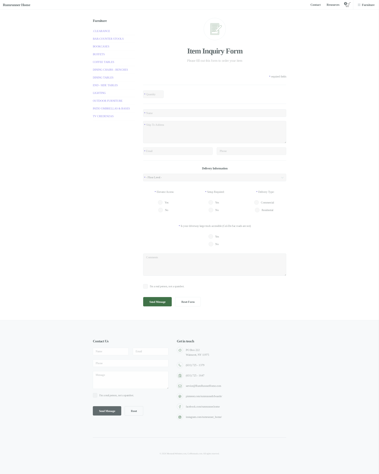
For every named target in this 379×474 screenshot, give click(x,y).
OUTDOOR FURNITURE (108, 100)
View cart (348, 4)
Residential (267, 210)
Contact (315, 4)
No (166, 210)
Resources (333, 4)
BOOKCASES (101, 46)
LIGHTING (99, 92)
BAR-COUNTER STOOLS (108, 38)
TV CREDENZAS (103, 116)
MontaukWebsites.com (176, 453)
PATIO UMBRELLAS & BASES (111, 108)
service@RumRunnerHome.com (203, 385)
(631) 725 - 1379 (195, 365)
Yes (166, 202)
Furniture (368, 5)
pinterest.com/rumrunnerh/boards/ (204, 396)
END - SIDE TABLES (105, 85)
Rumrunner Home (16, 5)
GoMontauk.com (194, 453)
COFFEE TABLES (103, 62)
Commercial (267, 202)
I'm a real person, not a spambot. (167, 286)
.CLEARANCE (101, 31)
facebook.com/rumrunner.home (203, 406)
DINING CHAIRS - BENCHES (110, 69)
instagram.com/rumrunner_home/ (204, 416)
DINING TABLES (103, 77)
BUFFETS (99, 54)
